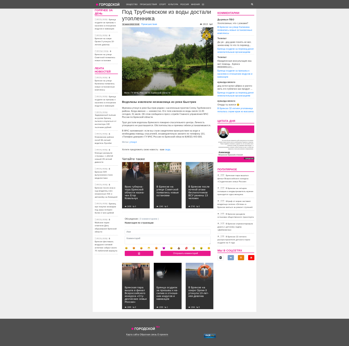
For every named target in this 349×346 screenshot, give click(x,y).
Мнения (195, 4)
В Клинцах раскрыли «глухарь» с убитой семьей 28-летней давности (104, 156)
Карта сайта (132, 334)
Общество (132, 4)
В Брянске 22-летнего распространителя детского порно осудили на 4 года (233, 240)
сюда (167, 149)
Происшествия (148, 4)
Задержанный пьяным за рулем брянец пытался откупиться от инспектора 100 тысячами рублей (105, 121)
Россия (184, 4)
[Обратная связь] (203, 4)
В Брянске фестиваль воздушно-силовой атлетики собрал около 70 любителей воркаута (106, 244)
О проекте (162, 334)
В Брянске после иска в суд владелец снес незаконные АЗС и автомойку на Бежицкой (106, 191)
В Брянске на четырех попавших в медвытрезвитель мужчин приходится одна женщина (235, 191)
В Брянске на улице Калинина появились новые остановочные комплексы (105, 84)
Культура (173, 4)
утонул (133, 142)
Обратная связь (148, 334)
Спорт (162, 4)
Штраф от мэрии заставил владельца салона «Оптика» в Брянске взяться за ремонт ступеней (234, 204)
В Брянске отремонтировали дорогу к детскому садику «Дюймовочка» (235, 227)
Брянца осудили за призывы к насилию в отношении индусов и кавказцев (234, 74)
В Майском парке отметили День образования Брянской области (106, 225)
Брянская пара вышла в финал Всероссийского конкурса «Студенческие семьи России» (233, 178)
